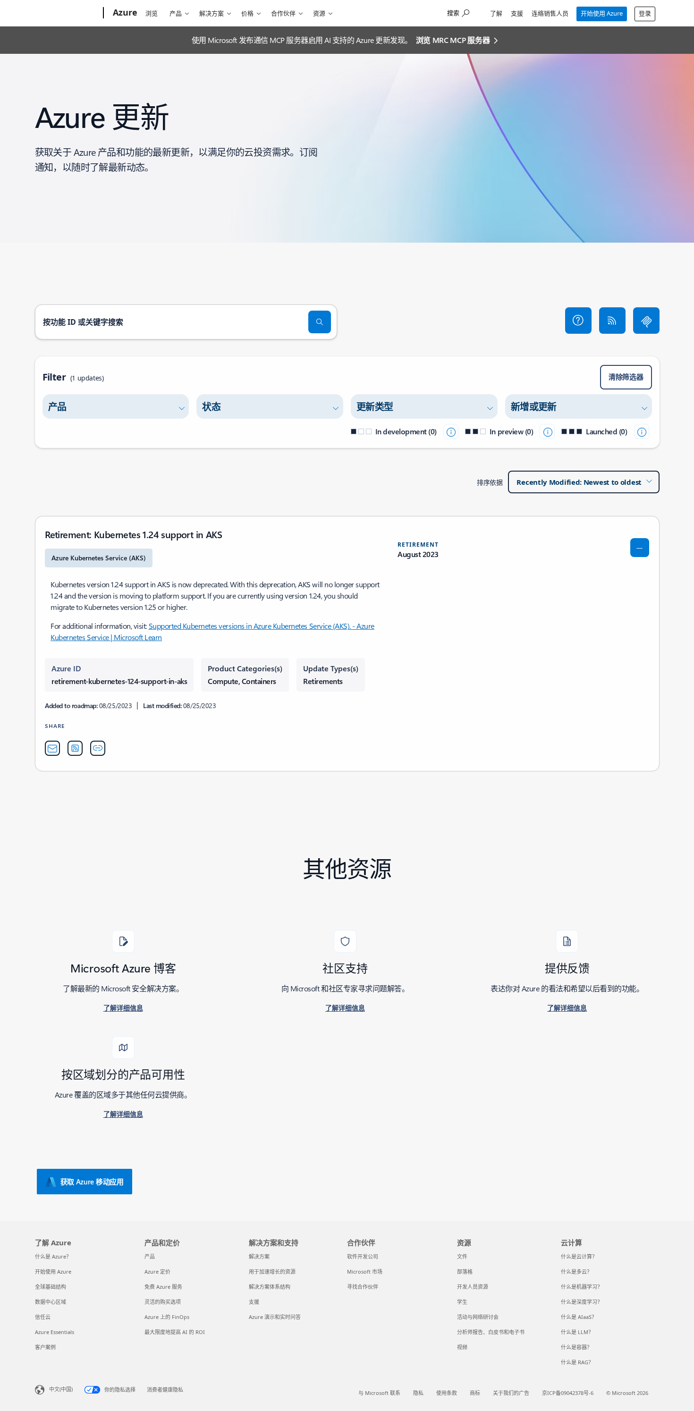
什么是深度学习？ (581, 1301)
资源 (319, 13)
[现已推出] (641, 431)
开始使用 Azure (602, 13)
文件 (462, 1256)
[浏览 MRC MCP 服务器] (646, 320)
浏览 (151, 13)
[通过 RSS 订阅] (612, 320)
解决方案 (211, 13)
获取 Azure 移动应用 (92, 1181)
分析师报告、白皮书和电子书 (491, 1331)
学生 (462, 1301)
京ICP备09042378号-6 (567, 1392)
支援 (517, 13)
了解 (496, 13)
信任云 (43, 1316)
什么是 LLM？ (577, 1331)
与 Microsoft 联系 (379, 1392)
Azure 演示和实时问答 (275, 1316)
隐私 (418, 1392)
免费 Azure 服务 (163, 1286)
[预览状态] (547, 431)
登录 (645, 13)
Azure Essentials (54, 1331)
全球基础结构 (50, 1286)
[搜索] (319, 322)
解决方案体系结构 (269, 1286)
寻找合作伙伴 (362, 1286)
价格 (247, 13)
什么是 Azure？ (53, 1256)
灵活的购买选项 (162, 1301)
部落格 (465, 1271)
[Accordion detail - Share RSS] (75, 748)
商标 (475, 1392)
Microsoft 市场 (364, 1271)
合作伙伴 (283, 13)
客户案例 (45, 1347)
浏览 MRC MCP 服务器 (453, 40)
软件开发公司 (362, 1256)
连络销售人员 (550, 13)
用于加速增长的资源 (272, 1271)
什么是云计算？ (579, 1256)
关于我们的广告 (511, 1392)
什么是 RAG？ (577, 1362)
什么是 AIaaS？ (579, 1316)
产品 (175, 13)
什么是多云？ (576, 1271)
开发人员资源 (472, 1286)
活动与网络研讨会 (478, 1316)
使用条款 (446, 1392)
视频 (462, 1347)
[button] (578, 320)
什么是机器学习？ (581, 1286)
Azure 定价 (157, 1271)
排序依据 (489, 482)
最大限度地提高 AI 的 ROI (174, 1331)
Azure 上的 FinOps (166, 1316)
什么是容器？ (576, 1347)
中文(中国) (61, 1389)
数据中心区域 (50, 1301)
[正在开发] (450, 431)
